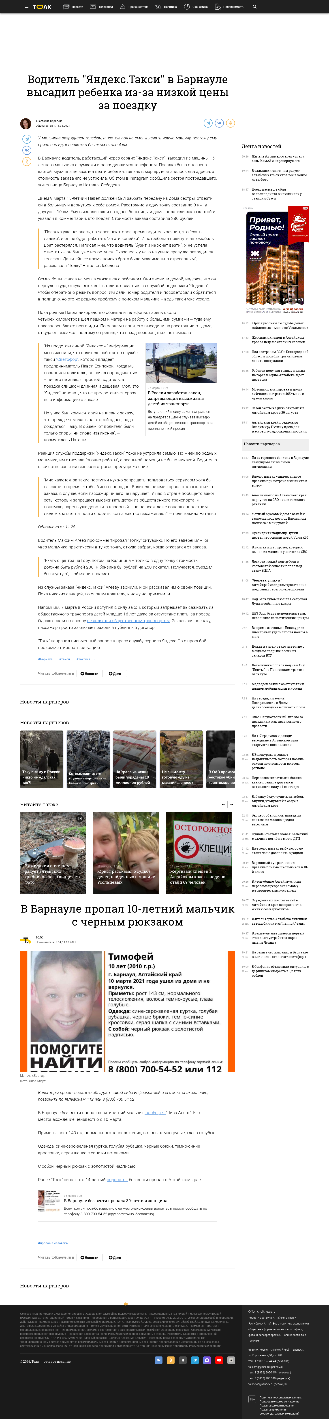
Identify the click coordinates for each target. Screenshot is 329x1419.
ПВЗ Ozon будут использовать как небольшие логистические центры (280, 615)
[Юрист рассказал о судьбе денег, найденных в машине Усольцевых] (126, 853)
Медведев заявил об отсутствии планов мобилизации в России (278, 686)
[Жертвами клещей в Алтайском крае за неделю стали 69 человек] (199, 853)
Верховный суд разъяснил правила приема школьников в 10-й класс (280, 867)
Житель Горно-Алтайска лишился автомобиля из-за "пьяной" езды (279, 921)
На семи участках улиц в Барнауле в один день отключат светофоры (280, 954)
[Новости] (89, 673)
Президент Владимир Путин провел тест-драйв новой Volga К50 (280, 535)
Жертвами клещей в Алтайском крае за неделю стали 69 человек (197, 877)
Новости (77, 6)
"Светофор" (67, 359)
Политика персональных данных (280, 1397)
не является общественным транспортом (128, 620)
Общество (42, 125)
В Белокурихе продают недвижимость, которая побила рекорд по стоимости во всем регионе (278, 761)
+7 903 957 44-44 (265, 1361)
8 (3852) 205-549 (265, 1378)
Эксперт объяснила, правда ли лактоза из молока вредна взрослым (276, 819)
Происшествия (138, 6)
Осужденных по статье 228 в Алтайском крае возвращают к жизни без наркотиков (277, 904)
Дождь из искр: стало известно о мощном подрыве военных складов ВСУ (278, 650)
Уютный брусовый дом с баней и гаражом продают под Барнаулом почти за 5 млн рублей (279, 518)
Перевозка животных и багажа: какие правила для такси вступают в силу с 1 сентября (277, 782)
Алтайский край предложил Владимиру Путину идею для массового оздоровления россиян (279, 426)
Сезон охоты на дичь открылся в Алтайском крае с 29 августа (278, 410)
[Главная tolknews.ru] (42, 7)
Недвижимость (233, 6)
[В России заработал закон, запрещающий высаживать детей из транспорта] (181, 363)
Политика (170, 6)
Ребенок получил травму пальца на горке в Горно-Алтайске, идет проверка (278, 375)
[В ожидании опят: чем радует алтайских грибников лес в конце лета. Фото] (53, 853)
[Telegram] (208, 123)
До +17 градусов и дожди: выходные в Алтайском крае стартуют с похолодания (275, 740)
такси (64, 659)
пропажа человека (53, 1243)
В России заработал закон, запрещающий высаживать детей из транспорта (176, 398)
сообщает (155, 1112)
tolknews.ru (267, 1311)
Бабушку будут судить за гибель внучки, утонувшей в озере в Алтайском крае (278, 801)
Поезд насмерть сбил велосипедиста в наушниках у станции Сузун (277, 193)
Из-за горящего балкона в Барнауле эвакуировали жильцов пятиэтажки (280, 462)
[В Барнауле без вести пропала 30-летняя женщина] (49, 1205)
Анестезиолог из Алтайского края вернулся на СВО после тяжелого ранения (279, 499)
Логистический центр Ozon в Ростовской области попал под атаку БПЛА (277, 566)
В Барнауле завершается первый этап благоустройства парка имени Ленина (278, 937)
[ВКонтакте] (219, 123)
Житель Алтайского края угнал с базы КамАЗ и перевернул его (278, 158)
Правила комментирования (277, 1405)
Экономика (200, 6)
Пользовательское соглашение (279, 1401)
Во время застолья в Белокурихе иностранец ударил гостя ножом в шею (280, 632)
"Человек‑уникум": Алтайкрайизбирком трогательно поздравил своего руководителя (279, 584)
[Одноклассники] (230, 123)
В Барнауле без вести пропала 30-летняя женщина (115, 1200)
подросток (117, 1179)
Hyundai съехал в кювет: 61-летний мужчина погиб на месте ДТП (280, 836)
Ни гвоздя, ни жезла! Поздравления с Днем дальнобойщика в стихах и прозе (279, 702)
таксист (83, 659)
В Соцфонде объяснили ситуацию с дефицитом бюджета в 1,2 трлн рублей (280, 971)
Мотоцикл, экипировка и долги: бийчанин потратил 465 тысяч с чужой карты (278, 393)
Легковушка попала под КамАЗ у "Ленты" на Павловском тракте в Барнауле (278, 669)
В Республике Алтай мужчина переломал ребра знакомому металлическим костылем (276, 885)
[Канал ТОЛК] (114, 673)
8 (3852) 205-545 (265, 1372)
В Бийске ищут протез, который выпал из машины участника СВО (279, 549)
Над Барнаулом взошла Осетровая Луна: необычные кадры (279, 601)
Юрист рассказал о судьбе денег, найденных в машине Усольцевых (126, 877)
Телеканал (106, 6)
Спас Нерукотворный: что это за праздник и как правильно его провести (277, 721)
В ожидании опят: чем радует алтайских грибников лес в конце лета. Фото (53, 874)
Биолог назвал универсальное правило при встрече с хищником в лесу (279, 480)
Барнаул (45, 659)
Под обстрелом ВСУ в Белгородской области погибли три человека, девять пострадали (280, 356)
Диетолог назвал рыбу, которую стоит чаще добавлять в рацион (277, 850)
